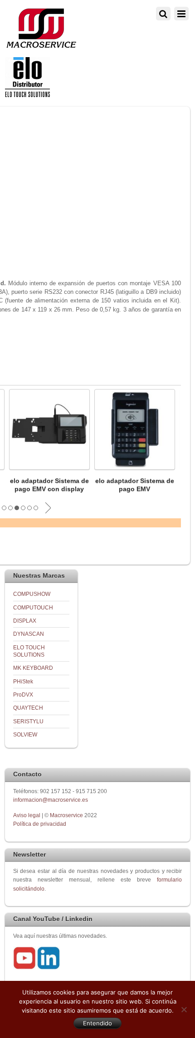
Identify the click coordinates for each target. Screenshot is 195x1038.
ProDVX (23, 694)
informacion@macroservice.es (50, 800)
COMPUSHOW (31, 594)
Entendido (97, 1023)
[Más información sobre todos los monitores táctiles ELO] (27, 95)
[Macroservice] (41, 45)
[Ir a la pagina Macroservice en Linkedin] (48, 967)
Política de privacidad (39, 824)
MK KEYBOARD (33, 668)
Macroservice (66, 815)
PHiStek (23, 681)
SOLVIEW (25, 734)
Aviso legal (27, 815)
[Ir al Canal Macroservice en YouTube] (24, 967)
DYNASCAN (28, 634)
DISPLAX (24, 621)
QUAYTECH (28, 708)
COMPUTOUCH (33, 607)
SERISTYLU (28, 721)
